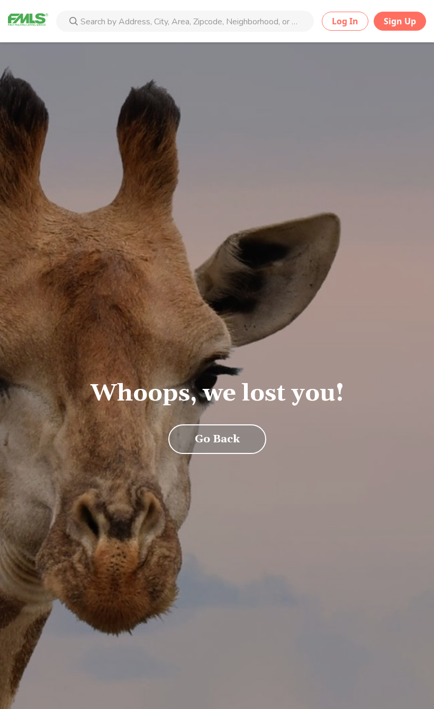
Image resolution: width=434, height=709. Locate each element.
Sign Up (400, 21)
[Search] (73, 22)
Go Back (217, 439)
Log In (345, 21)
